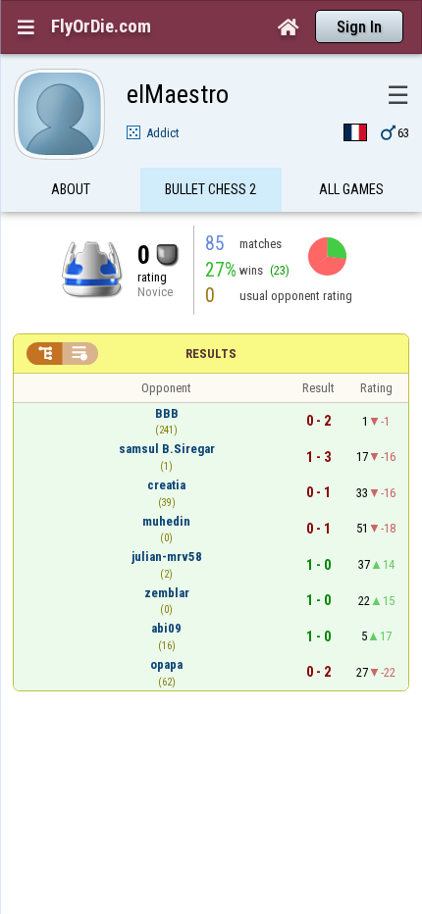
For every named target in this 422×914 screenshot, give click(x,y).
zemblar (166, 592)
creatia (166, 485)
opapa (166, 664)
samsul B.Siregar (167, 448)
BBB (167, 413)
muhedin (166, 521)
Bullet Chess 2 (210, 189)
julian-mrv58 (167, 556)
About (70, 189)
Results (211, 353)
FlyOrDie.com (101, 26)
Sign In (359, 27)
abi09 (166, 628)
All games (351, 189)
